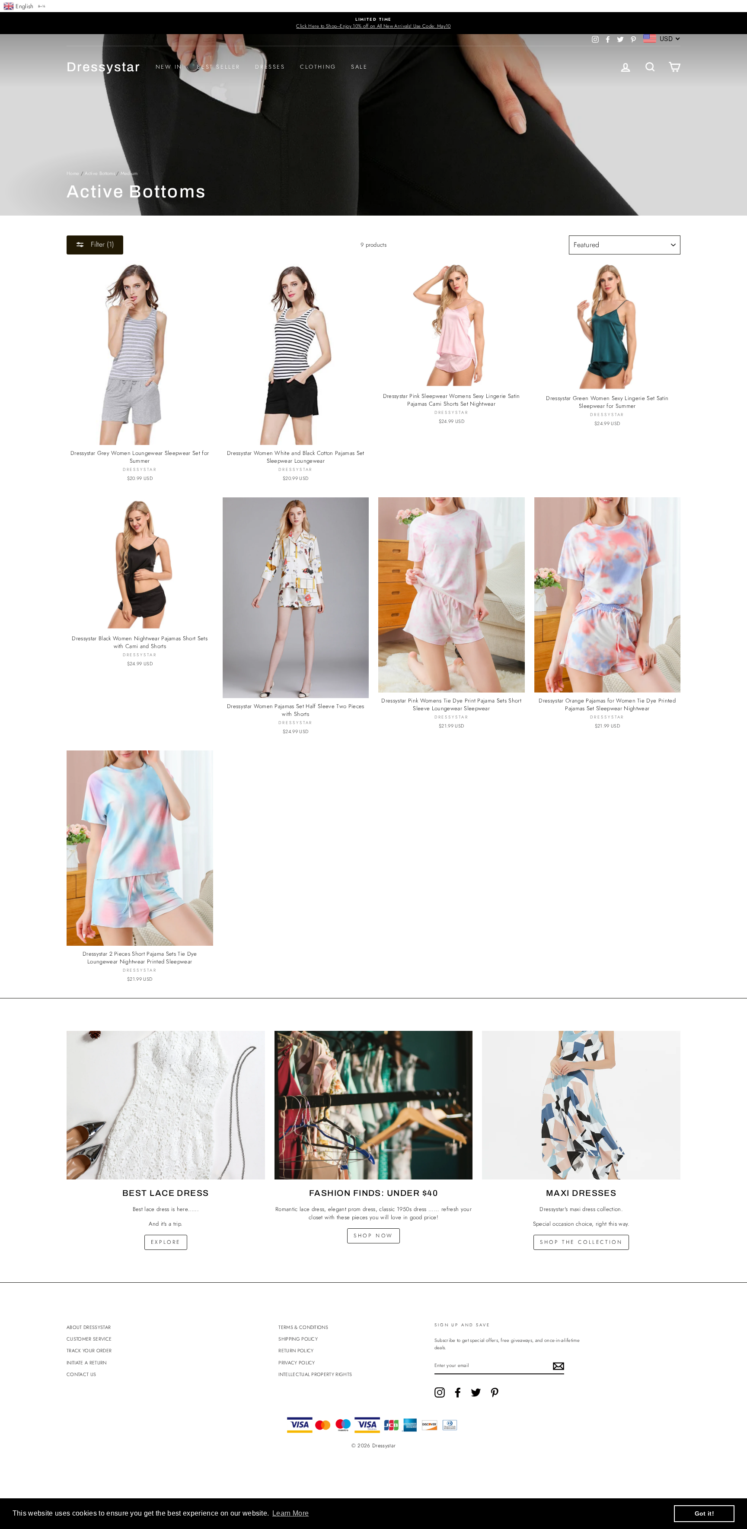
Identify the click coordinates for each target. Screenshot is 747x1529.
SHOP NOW (373, 1236)
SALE (359, 67)
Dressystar (103, 67)
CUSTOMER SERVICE (89, 1338)
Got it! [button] (704, 1513)
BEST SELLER (218, 67)
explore (166, 1242)
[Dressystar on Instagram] (439, 1392)
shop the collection (581, 1242)
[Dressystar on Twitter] (476, 1392)
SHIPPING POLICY (298, 1338)
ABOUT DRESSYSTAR (89, 1327)
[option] (373, 23)
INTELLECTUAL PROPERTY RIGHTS (315, 1374)
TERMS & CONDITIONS (303, 1327)
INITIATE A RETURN (87, 1362)
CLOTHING (318, 67)
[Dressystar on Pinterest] (494, 1392)
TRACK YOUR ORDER (89, 1350)
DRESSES (270, 67)
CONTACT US (81, 1374)
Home (73, 173)
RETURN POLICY (295, 1350)
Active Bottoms (100, 173)
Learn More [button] (290, 1513)
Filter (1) (101, 244)
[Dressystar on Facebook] (458, 1392)
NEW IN (169, 67)
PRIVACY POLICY (296, 1362)
